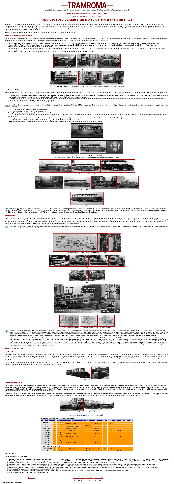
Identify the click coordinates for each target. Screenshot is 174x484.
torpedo (81, 95)
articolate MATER (78, 387)
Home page (71, 13)
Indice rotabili (102, 13)
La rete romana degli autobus (86, 13)
